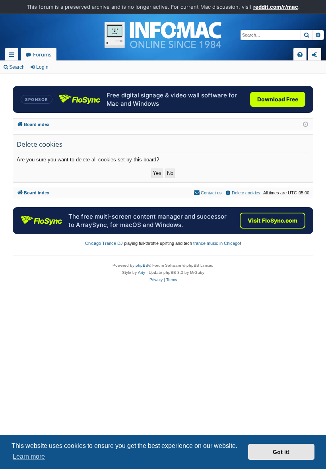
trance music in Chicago (216, 243)
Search (17, 67)
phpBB (142, 265)
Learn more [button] (29, 456)
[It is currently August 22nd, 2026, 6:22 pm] (305, 124)
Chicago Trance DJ (104, 243)
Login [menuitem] (316, 56)
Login (42, 67)
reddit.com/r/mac (275, 7)
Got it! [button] (281, 452)
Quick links (13, 56)
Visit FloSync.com (272, 220)
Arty (141, 272)
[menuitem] (300, 54)
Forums (42, 54)
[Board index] (163, 35)
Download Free (277, 99)
